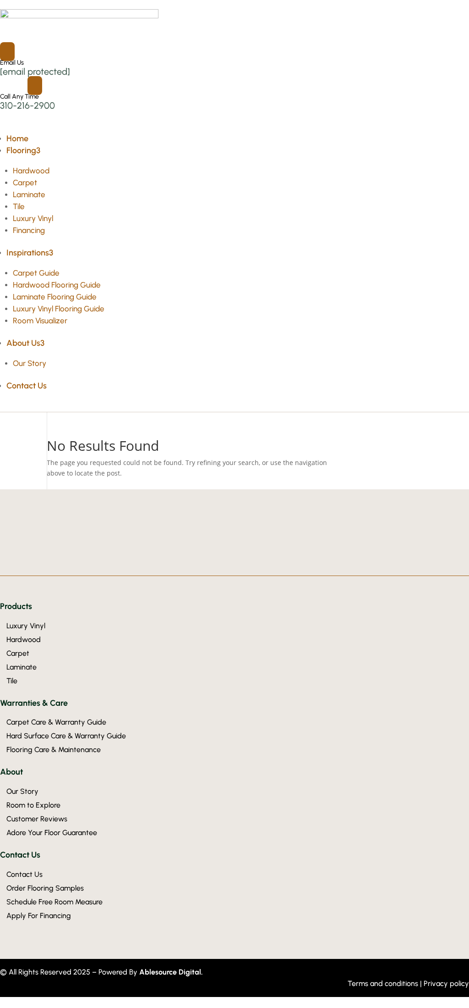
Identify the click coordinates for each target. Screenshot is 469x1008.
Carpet (25, 182)
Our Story (29, 363)
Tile (19, 206)
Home (17, 138)
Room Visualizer (40, 320)
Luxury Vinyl (33, 218)
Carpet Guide (36, 272)
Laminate (29, 194)
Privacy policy (446, 983)
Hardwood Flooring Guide (57, 284)
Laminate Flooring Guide (55, 296)
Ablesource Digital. (171, 972)
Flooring (23, 150)
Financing (29, 230)
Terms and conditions (384, 983)
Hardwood (31, 170)
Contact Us (26, 386)
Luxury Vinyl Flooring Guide (58, 308)
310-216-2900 (27, 105)
